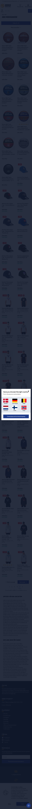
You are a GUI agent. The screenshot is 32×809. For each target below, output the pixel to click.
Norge (24, 410)
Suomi (15, 410)
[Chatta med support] (28, 805)
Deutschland (14, 403)
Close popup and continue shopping (16, 416)
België (24, 403)
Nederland (6, 410)
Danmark (6, 403)
